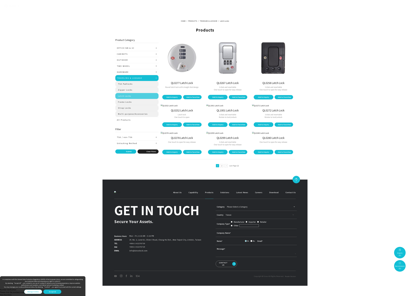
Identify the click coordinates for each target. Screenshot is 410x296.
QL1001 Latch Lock (228, 110)
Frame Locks (125, 102)
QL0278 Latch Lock (182, 138)
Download (235, 6)
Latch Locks (224, 21)
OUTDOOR (122, 60)
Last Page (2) (234, 166)
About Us (153, 6)
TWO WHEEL (123, 66)
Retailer (263, 222)
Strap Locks (124, 108)
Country (220, 215)
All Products (124, 120)
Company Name (223, 233)
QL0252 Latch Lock (182, 110)
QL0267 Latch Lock (228, 83)
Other (236, 225)
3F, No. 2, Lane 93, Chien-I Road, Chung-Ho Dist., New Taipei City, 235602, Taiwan (165, 240)
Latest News (209, 6)
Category (221, 207)
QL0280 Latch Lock (273, 138)
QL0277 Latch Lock (182, 83)
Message (220, 249)
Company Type (223, 224)
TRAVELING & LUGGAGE (208, 21)
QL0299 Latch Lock (228, 138)
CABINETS (122, 54)
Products (180, 6)
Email (259, 241)
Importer (252, 222)
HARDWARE (123, 72)
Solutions (193, 6)
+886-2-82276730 (137, 243)
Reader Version (290, 276)
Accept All (52, 292)
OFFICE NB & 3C (125, 48)
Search (390, 6)
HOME (183, 21)
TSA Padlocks (125, 84)
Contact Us (250, 6)
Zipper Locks (125, 90)
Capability (166, 6)
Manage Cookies (33, 292)
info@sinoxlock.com (138, 251)
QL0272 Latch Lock (273, 110)
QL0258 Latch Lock (273, 83)
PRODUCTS (192, 21)
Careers (222, 6)
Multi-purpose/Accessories (133, 114)
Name (219, 241)
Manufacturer (239, 222)
